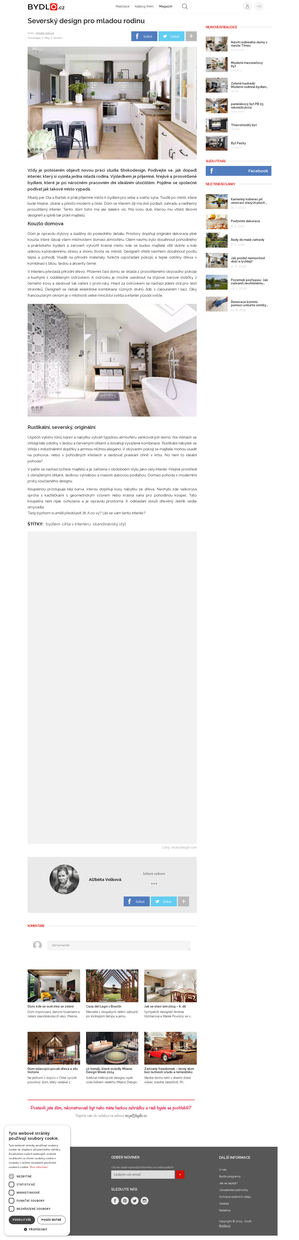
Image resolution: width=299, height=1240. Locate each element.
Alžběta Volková (44, 33)
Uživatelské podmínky (233, 1190)
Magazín (165, 6)
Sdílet (147, 37)
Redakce (224, 1210)
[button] (37, 1229)
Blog (47, 37)
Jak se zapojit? (228, 1183)
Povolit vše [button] (22, 1220)
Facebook (258, 170)
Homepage (34, 37)
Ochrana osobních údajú (235, 1196)
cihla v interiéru (76, 523)
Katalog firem (144, 6)
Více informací (39, 1167)
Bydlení (58, 37)
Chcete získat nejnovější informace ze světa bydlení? (142, 1167)
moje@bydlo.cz (136, 1115)
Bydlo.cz (224, 1225)
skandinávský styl (109, 523)
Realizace (122, 6)
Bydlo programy (230, 1176)
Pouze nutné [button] (51, 1220)
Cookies (224, 1203)
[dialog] (37, 1180)
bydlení (53, 523)
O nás (223, 1169)
